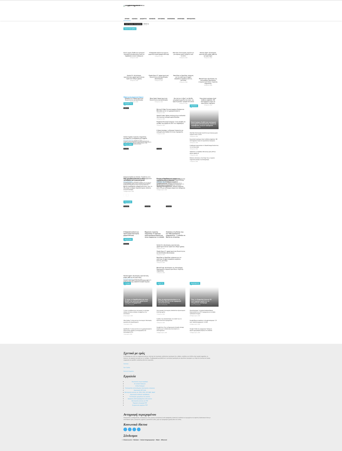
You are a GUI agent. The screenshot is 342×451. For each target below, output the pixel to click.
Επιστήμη (126, 148)
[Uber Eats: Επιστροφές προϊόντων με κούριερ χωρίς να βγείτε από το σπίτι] (183, 37)
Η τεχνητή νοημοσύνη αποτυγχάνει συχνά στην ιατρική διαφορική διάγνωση (171, 179)
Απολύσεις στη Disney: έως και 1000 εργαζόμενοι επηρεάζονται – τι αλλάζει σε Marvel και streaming (175, 234)
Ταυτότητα (125, 363)
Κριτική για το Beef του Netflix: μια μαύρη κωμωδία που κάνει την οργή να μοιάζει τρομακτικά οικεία (183, 100)
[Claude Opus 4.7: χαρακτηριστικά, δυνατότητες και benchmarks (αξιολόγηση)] (158, 59)
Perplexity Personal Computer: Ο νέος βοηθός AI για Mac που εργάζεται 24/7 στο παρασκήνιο (171, 122)
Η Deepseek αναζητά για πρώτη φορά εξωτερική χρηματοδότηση (158, 53)
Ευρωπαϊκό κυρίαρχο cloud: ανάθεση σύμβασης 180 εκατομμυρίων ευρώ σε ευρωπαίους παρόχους (208, 101)
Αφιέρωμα (126, 243)
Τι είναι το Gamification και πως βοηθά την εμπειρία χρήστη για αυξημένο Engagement (136, 301)
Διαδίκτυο (126, 108)
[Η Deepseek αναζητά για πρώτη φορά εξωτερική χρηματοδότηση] (158, 37)
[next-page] (127, 195)
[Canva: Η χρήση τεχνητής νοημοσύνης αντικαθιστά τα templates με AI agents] (137, 116)
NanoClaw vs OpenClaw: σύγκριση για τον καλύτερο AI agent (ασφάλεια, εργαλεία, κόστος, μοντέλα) (183, 78)
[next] (148, 24)
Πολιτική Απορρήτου (128, 371)
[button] (125, 443)
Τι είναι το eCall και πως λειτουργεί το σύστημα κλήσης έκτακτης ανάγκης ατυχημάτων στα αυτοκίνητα (136, 312)
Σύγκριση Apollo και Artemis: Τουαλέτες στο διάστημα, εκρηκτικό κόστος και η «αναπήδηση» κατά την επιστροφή (136, 178)
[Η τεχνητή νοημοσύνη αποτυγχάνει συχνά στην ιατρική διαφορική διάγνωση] (171, 157)
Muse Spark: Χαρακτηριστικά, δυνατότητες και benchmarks (159, 99)
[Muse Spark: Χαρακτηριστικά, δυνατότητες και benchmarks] (158, 81)
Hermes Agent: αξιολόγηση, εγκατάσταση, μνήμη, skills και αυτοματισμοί (208, 54)
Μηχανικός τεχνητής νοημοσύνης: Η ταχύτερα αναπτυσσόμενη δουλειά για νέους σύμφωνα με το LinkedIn (154, 234)
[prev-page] (124, 195)
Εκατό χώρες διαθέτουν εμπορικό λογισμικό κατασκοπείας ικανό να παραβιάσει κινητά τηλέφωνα (134, 54)
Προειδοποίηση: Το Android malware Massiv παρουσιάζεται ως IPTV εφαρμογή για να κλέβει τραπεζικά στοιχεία (202, 312)
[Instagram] (130, 429)
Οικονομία (126, 206)
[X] (134, 429)
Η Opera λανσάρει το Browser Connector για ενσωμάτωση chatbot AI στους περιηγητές (170, 131)
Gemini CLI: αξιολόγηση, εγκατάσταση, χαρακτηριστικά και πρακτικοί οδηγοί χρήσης (134, 77)
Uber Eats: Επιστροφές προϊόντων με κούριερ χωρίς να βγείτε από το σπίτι (183, 54)
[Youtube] (139, 429)
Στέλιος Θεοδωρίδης (128, 140)
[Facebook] (125, 429)
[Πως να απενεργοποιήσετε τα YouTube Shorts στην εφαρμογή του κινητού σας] (171, 297)
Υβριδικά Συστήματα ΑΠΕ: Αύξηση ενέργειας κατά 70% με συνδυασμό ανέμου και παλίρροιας (171, 187)
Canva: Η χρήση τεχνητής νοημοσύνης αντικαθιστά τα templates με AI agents (135, 137)
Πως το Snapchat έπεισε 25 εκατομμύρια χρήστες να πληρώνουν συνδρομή (201, 301)
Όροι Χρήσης (126, 367)
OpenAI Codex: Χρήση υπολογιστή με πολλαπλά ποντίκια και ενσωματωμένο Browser (171, 116)
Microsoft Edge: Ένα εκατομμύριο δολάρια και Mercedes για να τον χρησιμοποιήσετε (170, 110)
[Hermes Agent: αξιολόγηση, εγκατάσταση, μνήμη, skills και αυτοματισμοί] (208, 37)
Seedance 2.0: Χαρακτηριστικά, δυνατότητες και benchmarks (134, 99)
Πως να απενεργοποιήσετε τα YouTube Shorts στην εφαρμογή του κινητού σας (169, 301)
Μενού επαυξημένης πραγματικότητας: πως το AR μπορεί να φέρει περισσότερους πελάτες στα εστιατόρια (137, 188)
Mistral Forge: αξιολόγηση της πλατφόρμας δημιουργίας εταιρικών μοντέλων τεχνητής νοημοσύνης (208, 81)
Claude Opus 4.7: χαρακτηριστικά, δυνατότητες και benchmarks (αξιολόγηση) (159, 77)
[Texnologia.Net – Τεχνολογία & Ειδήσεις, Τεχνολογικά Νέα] (137, 10)
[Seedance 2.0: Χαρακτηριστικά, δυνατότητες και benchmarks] (134, 81)
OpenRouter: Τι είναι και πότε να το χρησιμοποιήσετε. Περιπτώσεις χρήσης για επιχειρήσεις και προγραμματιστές (137, 330)
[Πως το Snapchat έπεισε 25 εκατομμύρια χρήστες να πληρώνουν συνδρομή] (204, 297)
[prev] (145, 24)
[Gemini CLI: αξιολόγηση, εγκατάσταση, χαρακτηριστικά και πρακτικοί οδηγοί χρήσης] (134, 59)
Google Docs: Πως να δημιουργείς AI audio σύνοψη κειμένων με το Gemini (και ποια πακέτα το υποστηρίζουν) (170, 329)
